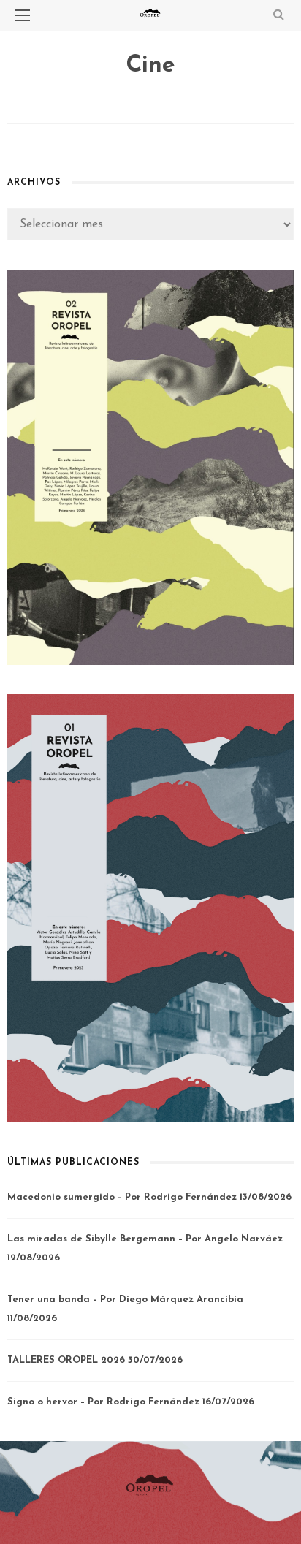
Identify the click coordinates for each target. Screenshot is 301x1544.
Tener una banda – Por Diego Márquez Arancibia (125, 1299)
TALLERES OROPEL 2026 (66, 1360)
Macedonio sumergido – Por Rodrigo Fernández (122, 1197)
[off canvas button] (22, 15)
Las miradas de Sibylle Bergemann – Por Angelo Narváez (145, 1239)
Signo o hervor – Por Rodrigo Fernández (103, 1402)
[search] (278, 15)
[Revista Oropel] (150, 1485)
